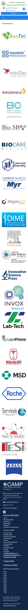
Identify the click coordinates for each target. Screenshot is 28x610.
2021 (5, 584)
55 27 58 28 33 (13, 508)
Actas (11, 553)
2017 (5, 577)
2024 (5, 590)
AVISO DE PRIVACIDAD (11, 515)
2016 (5, 575)
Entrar (14, 13)
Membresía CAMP (8, 519)
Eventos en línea (10, 557)
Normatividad (7, 538)
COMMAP (6, 546)
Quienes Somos (8, 534)
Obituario (6, 525)
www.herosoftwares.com (9, 605)
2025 (5, 592)
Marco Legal (7, 523)
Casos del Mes (9, 561)
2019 (5, 581)
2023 (5, 588)
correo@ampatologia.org (11, 8)
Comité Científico (9, 547)
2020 (5, 582)
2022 (5, 586)
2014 (5, 571)
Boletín (6, 540)
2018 (5, 579)
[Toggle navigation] (3, 17)
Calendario (7, 521)
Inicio (5, 518)
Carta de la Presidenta (10, 536)
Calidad (6, 549)
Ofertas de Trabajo (10, 565)
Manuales (6, 551)
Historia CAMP (8, 533)
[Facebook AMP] (24, 9)
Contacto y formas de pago (11, 527)
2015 (5, 573)
